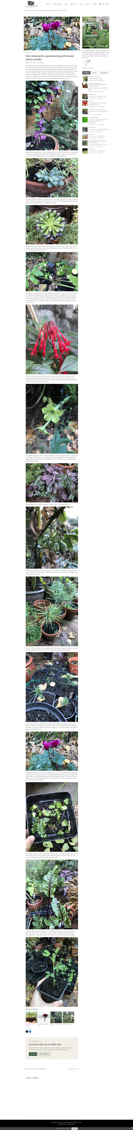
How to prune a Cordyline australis (97, 96)
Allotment (90, 101)
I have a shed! (72, 1069)
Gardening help (98, 83)
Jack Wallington (40, 63)
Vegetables (97, 76)
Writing (81, 4)
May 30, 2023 (91, 131)
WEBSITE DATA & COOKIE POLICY (66, 1124)
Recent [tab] (94, 73)
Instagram (84, 68)
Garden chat (28, 53)
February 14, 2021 (92, 138)
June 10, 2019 (91, 98)
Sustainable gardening (93, 117)
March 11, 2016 (91, 146)
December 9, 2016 (92, 106)
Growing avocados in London (95, 78)
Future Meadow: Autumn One (43, 1025)
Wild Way (73, 4)
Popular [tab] (86, 73)
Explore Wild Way (44, 1054)
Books (66, 4)
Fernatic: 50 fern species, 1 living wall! (98, 144)
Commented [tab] (103, 73)
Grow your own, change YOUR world (37, 1069)
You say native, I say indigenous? (97, 151)
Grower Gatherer (90, 56)
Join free (32, 1054)
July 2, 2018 (91, 114)
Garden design (57, 4)
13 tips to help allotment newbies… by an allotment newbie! (98, 103)
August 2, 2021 (91, 153)
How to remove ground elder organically (98, 129)
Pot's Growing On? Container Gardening (97, 84)
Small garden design (93, 86)
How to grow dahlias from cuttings (31, 1025)
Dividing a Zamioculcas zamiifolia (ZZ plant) (97, 88)
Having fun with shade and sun (56, 1025)
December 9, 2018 (30, 63)
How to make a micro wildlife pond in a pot (98, 112)
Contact (94, 4)
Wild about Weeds (99, 56)
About (47, 4)
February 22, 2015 (92, 91)
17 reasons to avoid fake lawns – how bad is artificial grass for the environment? (98, 121)
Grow (87, 4)
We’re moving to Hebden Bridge (96, 136)
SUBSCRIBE (74, 1128)
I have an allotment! (67, 1024)
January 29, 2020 (92, 80)
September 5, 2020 (92, 124)
